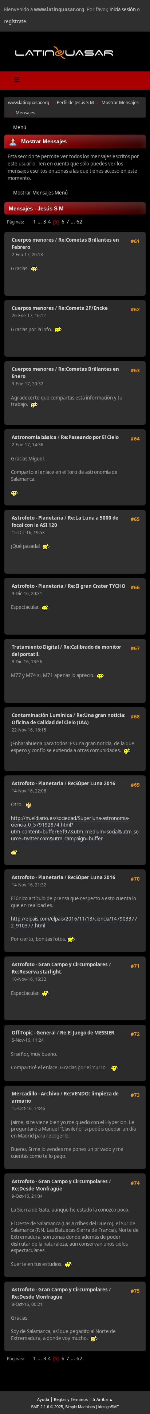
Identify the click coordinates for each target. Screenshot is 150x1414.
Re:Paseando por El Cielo (90, 437)
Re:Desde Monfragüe (37, 1188)
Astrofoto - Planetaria (37, 518)
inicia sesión (123, 9)
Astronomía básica (34, 437)
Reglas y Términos (71, 1399)
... (40, 221)
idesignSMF (108, 1407)
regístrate (15, 21)
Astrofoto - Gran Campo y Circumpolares (60, 964)
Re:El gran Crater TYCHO (97, 586)
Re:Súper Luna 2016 (91, 783)
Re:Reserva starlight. (37, 971)
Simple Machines (80, 1407)
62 (79, 221)
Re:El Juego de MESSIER (87, 1032)
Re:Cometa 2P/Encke (83, 308)
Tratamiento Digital (35, 647)
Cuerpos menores (33, 240)
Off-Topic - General (34, 1032)
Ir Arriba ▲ (102, 1399)
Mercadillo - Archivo (35, 1093)
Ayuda (43, 1399)
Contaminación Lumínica (42, 715)
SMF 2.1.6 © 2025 (47, 1407)
